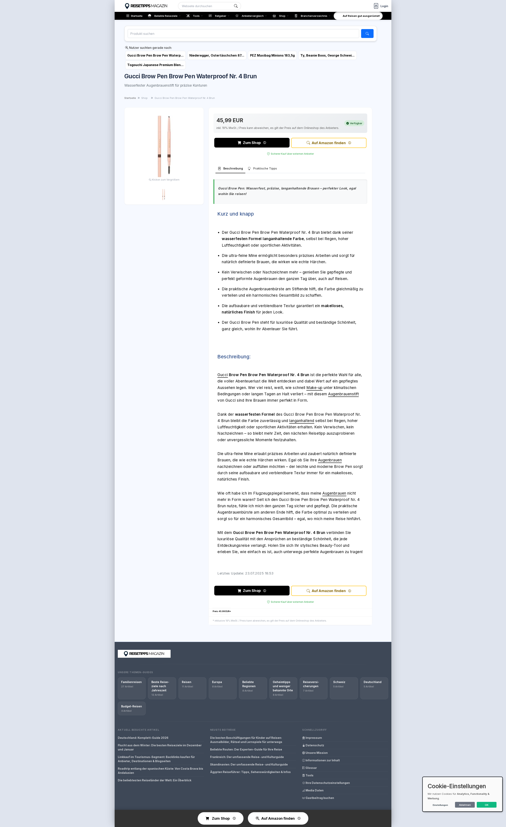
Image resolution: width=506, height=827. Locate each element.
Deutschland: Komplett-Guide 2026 (143, 737)
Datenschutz (314, 745)
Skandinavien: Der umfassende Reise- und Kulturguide (249, 764)
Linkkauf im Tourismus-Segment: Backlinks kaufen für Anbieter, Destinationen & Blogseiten (156, 759)
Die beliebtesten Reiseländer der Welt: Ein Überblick (154, 780)
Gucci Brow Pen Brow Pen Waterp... (155, 55)
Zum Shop (252, 143)
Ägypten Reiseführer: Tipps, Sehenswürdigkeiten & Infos (250, 772)
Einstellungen (440, 805)
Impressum (313, 737)
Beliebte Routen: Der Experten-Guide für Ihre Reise (246, 749)
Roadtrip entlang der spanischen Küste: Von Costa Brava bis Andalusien (160, 770)
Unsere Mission (316, 752)
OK (487, 804)
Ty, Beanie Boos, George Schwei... (327, 55)
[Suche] (236, 6)
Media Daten (314, 790)
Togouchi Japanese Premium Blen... (155, 65)
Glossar (311, 767)
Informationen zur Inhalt (322, 760)
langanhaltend (301, 420)
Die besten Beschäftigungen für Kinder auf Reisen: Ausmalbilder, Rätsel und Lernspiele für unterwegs (246, 740)
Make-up (314, 387)
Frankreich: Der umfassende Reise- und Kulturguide (247, 757)
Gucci (222, 375)
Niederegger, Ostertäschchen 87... (216, 55)
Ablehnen (465, 804)
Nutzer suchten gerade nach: (150, 48)
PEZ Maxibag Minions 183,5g (272, 55)
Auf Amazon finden (329, 143)
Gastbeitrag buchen (319, 798)
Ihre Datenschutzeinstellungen (327, 782)
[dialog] (462, 794)
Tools (309, 775)
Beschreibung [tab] (233, 168)
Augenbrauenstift (343, 394)
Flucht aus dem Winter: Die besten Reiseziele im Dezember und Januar (160, 747)
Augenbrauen (330, 460)
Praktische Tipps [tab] (265, 168)
